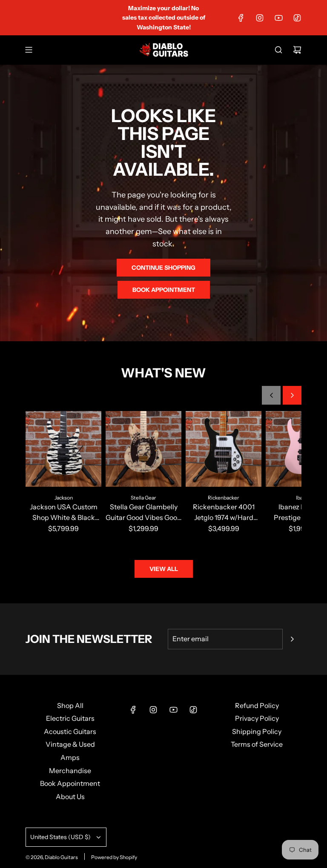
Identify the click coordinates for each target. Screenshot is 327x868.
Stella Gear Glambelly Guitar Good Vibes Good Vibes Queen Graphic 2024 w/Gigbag (143, 513)
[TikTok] (297, 18)
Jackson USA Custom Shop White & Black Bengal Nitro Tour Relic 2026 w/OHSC (63, 513)
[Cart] (297, 49)
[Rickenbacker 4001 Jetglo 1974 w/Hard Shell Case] (223, 449)
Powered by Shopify (114, 857)
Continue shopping (163, 267)
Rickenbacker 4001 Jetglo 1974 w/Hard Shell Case (224, 513)
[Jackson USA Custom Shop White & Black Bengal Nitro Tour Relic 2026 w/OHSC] (63, 449)
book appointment (163, 290)
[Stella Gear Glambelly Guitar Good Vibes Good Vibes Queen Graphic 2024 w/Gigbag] (143, 449)
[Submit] (292, 639)
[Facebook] (241, 18)
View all (163, 569)
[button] (271, 395)
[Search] (278, 49)
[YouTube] (278, 18)
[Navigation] (28, 49)
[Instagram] (259, 18)
